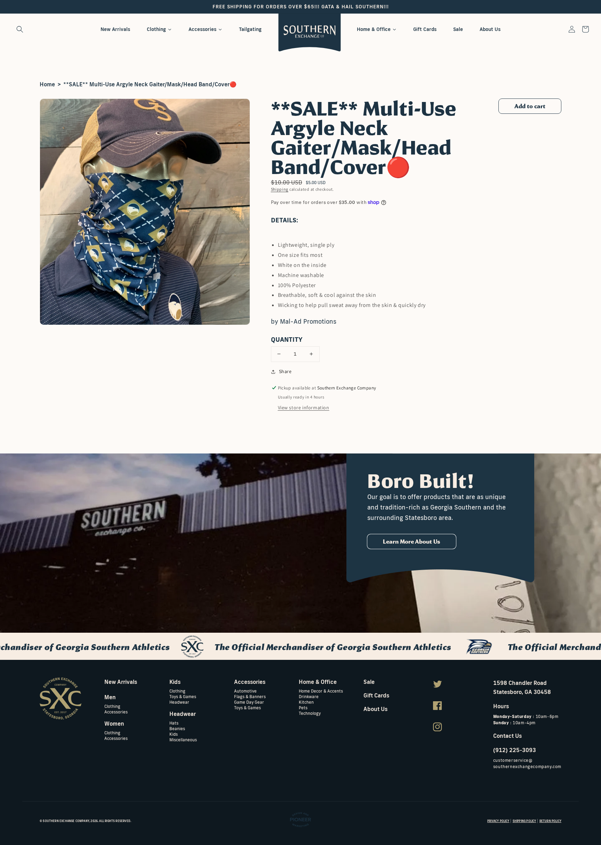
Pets (303, 707)
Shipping (280, 189)
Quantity (287, 339)
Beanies (177, 728)
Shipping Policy (524, 821)
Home (47, 84)
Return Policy (550, 821)
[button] (19, 29)
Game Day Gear (249, 702)
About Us (375, 708)
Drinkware (309, 696)
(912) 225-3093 (514, 750)
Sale (369, 681)
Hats (173, 723)
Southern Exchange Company (66, 821)
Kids (173, 734)
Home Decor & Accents (321, 691)
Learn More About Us (411, 541)
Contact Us (507, 735)
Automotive (245, 691)
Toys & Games (182, 696)
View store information (303, 407)
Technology (310, 713)
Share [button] (285, 371)
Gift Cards (376, 695)
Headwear (179, 702)
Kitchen (306, 702)
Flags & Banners (250, 696)
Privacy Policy (498, 821)
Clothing (112, 706)
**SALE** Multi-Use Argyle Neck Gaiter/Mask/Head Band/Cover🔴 (150, 84)
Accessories (116, 711)
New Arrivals (120, 681)
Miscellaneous (183, 739)
